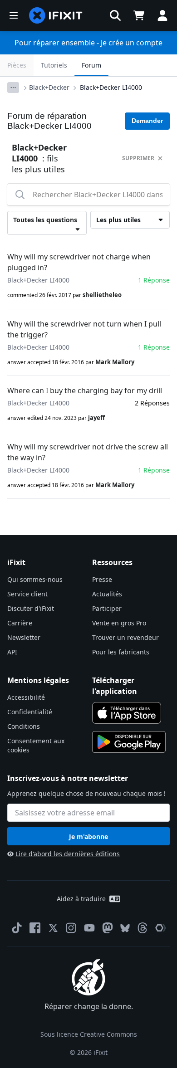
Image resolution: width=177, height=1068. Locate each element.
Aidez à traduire (81, 898)
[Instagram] (71, 927)
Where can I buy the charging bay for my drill (84, 390)
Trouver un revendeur (125, 637)
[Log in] (162, 15)
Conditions (23, 726)
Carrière (19, 623)
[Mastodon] (107, 927)
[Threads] (142, 927)
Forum (91, 65)
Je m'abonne (88, 836)
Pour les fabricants (120, 652)
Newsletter (23, 637)
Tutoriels (54, 65)
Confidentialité (29, 711)
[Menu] (13, 15)
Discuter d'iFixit (30, 608)
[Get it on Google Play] (129, 742)
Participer (107, 608)
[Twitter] (53, 927)
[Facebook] (35, 927)
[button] (115, 15)
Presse (102, 579)
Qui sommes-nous (35, 579)
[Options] (13, 87)
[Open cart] (139, 15)
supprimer (138, 158)
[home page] (56, 15)
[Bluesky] (125, 928)
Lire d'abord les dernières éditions (67, 853)
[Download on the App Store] (126, 713)
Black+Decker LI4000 (111, 87)
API (12, 652)
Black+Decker (49, 87)
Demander (147, 120)
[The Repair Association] (160, 927)
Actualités (107, 594)
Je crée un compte (131, 43)
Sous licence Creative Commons (88, 1034)
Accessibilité (26, 697)
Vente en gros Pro (119, 623)
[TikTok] (16, 927)
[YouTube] (89, 927)
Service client (27, 594)
